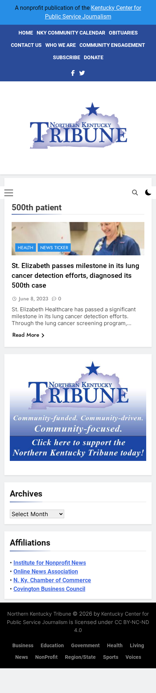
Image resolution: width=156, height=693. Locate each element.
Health (25, 247)
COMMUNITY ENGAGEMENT (112, 45)
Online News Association (45, 571)
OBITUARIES (123, 33)
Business (22, 646)
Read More (25, 335)
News (21, 657)
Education (52, 646)
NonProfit (46, 657)
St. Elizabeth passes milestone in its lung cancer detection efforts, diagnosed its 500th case (75, 275)
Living (137, 646)
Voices (133, 657)
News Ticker (54, 247)
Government (85, 646)
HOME (26, 33)
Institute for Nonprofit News (49, 562)
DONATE (93, 57)
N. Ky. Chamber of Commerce (52, 580)
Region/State (80, 657)
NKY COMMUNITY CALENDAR (71, 33)
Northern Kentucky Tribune (39, 614)
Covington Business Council (49, 588)
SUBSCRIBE (66, 57)
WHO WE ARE (60, 45)
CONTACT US (26, 45)
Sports (110, 657)
